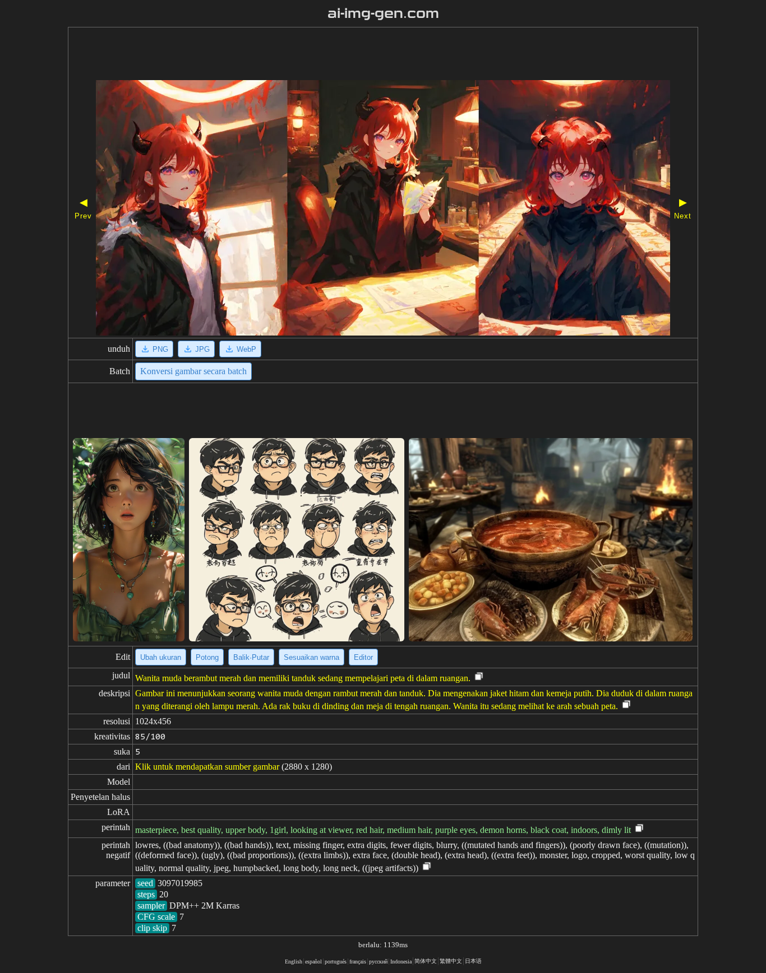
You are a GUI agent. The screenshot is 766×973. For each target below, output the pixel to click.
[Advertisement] (351, 55)
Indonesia (401, 961)
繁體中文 (451, 961)
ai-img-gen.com (383, 13)
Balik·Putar (251, 657)
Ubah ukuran (160, 657)
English (293, 961)
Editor (363, 657)
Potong (207, 657)
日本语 (473, 961)
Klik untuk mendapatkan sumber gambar (207, 766)
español (313, 961)
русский (378, 961)
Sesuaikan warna (311, 657)
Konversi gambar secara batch (193, 371)
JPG (202, 349)
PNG (160, 349)
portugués (336, 961)
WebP (246, 349)
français (357, 961)
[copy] (478, 677)
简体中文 (425, 961)
